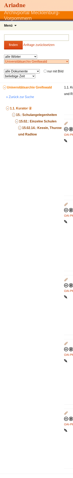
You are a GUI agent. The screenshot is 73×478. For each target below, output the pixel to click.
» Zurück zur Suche (20, 97)
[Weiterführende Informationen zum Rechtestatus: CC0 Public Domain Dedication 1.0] (68, 129)
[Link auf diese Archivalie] (66, 140)
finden (13, 45)
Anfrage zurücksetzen (39, 45)
